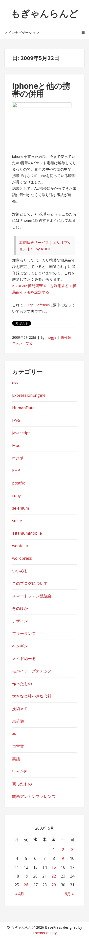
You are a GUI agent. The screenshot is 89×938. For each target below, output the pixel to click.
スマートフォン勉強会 (32, 596)
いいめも (20, 570)
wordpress (22, 558)
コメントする (22, 343)
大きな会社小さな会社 (32, 696)
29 (53, 885)
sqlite (17, 520)
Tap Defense (38, 304)
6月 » (69, 893)
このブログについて (30, 583)
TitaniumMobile (27, 533)
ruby (16, 495)
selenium (20, 508)
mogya (51, 337)
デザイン (20, 621)
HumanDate (23, 407)
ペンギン (20, 646)
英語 (16, 759)
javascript (21, 433)
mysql (17, 458)
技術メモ (20, 708)
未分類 (66, 337)
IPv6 (16, 420)
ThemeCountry (45, 932)
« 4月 (19, 893)
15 (53, 867)
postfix (18, 483)
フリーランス (24, 633)
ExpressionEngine (28, 395)
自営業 (18, 746)
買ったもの (22, 784)
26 (26, 885)
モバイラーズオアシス (32, 671)
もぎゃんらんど (44, 13)
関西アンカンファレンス (34, 796)
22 (53, 876)
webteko (20, 545)
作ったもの (22, 683)
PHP (16, 470)
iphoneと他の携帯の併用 (41, 89)
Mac (16, 445)
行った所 (20, 771)
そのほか (20, 608)
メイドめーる (24, 658)
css (15, 382)
